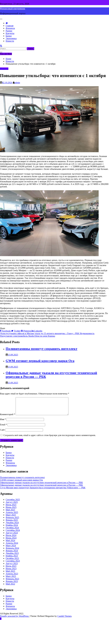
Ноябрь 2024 (12, 525)
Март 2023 (11, 576)
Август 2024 (12, 533)
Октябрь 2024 (12, 527)
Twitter (17, 331)
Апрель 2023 (12, 573)
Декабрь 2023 (12, 553)
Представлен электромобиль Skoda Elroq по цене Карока (27, 336)
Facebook (6, 331)
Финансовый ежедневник (12, 8)
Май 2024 (10, 540)
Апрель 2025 (12, 512)
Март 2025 (11, 515)
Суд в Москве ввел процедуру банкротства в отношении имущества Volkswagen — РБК (42, 487)
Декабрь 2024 (12, 522)
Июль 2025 (11, 504)
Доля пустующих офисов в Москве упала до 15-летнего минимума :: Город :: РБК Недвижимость (47, 333)
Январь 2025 (12, 520)
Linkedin (38, 331)
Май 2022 (10, 584)
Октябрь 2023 (12, 558)
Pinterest (27, 331)
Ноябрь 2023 (12, 556)
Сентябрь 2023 (13, 561)
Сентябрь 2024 (13, 530)
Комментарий (7, 414)
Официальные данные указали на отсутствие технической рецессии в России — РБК (41, 482)
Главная (9, 25)
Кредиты (10, 33)
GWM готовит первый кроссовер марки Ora (40, 361)
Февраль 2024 (12, 548)
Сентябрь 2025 (13, 499)
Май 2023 (10, 571)
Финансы (10, 28)
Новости (10, 41)
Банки (9, 36)
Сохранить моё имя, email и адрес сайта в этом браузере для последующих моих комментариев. (49, 435)
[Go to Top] (0, 618)
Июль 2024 (11, 535)
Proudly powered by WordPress (14, 616)
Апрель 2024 (12, 543)
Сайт (2, 430)
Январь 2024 (12, 550)
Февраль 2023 (12, 579)
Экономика (11, 38)
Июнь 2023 (11, 568)
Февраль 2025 (12, 517)
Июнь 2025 (11, 507)
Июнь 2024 (11, 538)
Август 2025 (12, 502)
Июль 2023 (11, 566)
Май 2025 (10, 510)
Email (3, 424)
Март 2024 (11, 545)
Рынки (9, 31)
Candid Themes (64, 616)
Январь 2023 (12, 581)
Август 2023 (12, 563)
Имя (3, 419)
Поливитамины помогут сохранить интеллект (41, 349)
